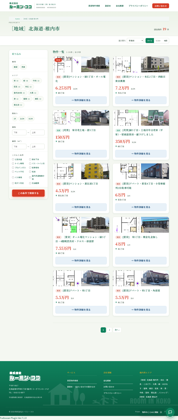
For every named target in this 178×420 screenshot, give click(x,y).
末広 (162, 380)
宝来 (147, 392)
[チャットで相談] (170, 412)
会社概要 (120, 5)
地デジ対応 (19, 183)
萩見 (156, 388)
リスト (158, 40)
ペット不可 (19, 171)
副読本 (108, 5)
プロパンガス (20, 167)
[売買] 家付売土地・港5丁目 (76, 130)
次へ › (117, 329)
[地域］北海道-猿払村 (148, 396)
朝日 (151, 388)
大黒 (154, 384)
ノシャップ (162, 392)
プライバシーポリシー (138, 5)
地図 (165, 40)
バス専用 (18, 177)
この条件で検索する (28, 193)
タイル (149, 40)
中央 (141, 392)
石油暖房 (35, 183)
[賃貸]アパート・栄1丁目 (74, 290)
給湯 (33, 171)
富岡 (145, 388)
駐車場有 (35, 167)
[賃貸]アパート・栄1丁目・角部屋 (138, 290)
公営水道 (18, 159)
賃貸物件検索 (94, 5)
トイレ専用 (19, 163)
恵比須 (153, 392)
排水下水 (35, 159)
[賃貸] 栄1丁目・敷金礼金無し (137, 237)
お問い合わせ (161, 5)
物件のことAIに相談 (152, 412)
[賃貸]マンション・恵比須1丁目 (77, 183)
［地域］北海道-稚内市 (149, 380)
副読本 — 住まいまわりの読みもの (81, 386)
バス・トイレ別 (38, 163)
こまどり (147, 384)
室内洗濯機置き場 (38, 177)
